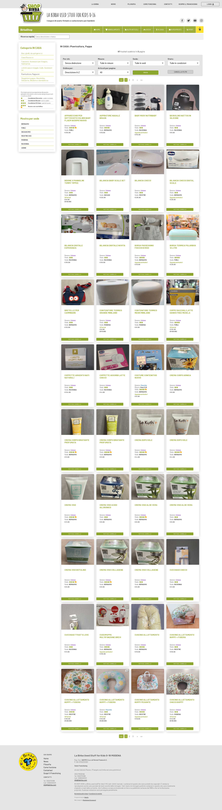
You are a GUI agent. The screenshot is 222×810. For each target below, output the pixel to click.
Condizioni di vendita (95, 793)
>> (141, 80)
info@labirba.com (50, 785)
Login (209, 4)
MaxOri (86, 797)
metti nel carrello (74, 144)
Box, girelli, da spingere (31, 53)
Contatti (168, 4)
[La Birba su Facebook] (181, 20)
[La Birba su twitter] (187, 20)
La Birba (95, 4)
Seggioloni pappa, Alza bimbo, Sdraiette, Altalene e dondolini (34, 79)
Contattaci (48, 770)
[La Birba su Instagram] (200, 20)
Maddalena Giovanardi (89, 800)
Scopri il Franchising (188, 4)
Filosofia (132, 4)
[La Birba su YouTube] (194, 20)
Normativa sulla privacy (81, 793)
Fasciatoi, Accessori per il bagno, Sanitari (34, 62)
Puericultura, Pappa (30, 74)
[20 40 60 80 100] (114, 72)
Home (46, 758)
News (113, 4)
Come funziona (149, 4)
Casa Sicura (27, 57)
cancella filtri (180, 72)
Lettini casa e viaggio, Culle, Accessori (36, 69)
